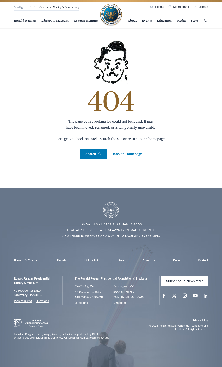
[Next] (35, 7)
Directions (42, 301)
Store (195, 20)
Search (90, 153)
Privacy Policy (200, 320)
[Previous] (30, 7)
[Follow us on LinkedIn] (205, 295)
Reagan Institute (86, 20)
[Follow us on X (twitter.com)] (174, 295)
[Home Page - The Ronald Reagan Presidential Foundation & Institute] (111, 15)
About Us (148, 260)
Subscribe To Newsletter (184, 281)
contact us (103, 337)
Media (181, 20)
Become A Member (26, 260)
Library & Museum (55, 20)
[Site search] (206, 20)
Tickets (159, 6)
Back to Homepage (127, 153)
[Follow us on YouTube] (195, 295)
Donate (203, 6)
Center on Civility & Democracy (59, 7)
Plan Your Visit (23, 301)
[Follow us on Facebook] (163, 295)
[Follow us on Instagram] (184, 295)
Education (164, 20)
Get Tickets (91, 260)
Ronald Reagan (25, 20)
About (132, 20)
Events (147, 20)
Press (176, 260)
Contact (203, 260)
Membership (181, 6)
